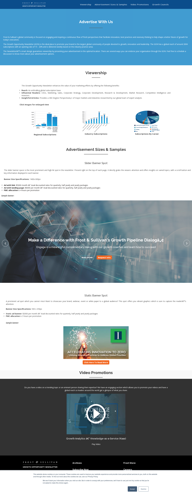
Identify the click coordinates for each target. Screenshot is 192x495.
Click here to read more (96, 362)
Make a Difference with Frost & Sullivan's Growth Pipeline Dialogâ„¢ (96, 240)
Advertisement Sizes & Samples (111, 4)
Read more (87, 257)
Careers (127, 469)
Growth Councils (160, 4)
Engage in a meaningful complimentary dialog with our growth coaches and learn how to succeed (96, 247)
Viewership (85, 4)
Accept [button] (132, 489)
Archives (77, 463)
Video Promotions (140, 4)
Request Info (104, 257)
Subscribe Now (80, 469)
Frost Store (129, 463)
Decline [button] (143, 489)
